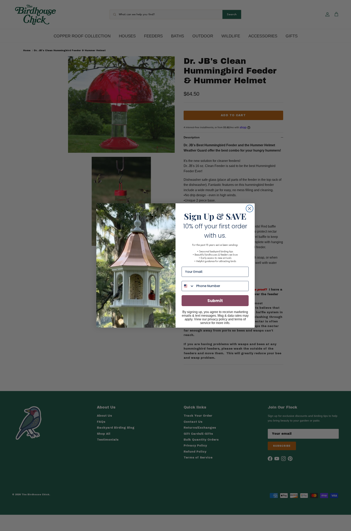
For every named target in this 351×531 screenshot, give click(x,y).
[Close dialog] (249, 208)
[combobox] (188, 286)
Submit (215, 300)
